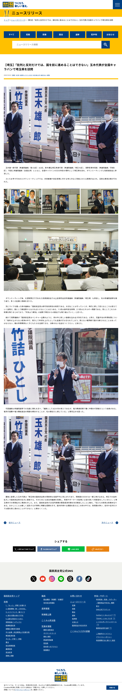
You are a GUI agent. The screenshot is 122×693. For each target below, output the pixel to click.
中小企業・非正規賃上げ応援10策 (18, 632)
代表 (18, 75)
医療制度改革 (10, 625)
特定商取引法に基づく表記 (105, 640)
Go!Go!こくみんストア (105, 615)
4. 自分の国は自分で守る (14, 615)
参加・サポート (101, 596)
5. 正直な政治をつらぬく (14, 619)
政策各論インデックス (14, 622)
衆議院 (54, 599)
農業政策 (9, 649)
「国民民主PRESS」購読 (105, 603)
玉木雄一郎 (37, 75)
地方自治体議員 (49, 603)
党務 (28, 34)
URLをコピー (99, 549)
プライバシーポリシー (104, 637)
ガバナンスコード (49, 633)
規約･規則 (47, 637)
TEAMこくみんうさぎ (105, 618)
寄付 (97, 606)
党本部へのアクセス (50, 647)
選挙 (77, 34)
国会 (61, 34)
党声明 (94, 34)
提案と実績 (10, 656)
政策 (44, 34)
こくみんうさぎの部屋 (80, 631)
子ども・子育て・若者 (14, 639)
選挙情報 (45, 608)
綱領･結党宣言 (48, 630)
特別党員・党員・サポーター (106, 599)
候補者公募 (46, 614)
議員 (43, 596)
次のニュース (107, 523)
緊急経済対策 (10, 636)
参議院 (60, 599)
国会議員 (46, 599)
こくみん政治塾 (48, 620)
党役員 (45, 643)
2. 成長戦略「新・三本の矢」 (16, 609)
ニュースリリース (78, 602)
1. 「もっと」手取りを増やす (16, 605)
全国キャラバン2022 (26, 75)
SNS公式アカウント (103, 609)
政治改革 (9, 652)
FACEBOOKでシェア (50, 549)
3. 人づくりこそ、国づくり (15, 612)
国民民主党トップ (12, 596)
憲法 (7, 642)
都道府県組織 (48, 640)
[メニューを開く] (117, 4)
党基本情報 (46, 626)
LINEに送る (75, 549)
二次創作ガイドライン (104, 634)
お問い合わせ (76, 596)
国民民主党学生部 (103, 628)
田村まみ (43, 75)
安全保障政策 (10, 646)
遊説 (48, 75)
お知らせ (110, 34)
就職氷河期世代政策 (13, 629)
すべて (11, 34)
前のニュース (14, 523)
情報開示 (46, 650)
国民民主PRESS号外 (79, 625)
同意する (112, 688)
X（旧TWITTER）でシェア (25, 549)
